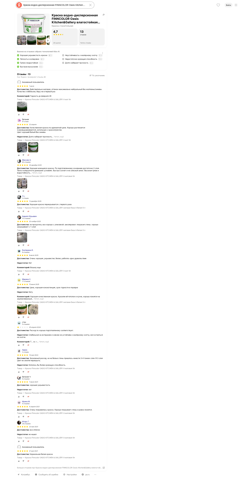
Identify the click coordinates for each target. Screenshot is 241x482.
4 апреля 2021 (34, 407)
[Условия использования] (103, 53)
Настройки (72, 474)
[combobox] (54, 5)
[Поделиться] (104, 15)
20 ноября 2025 (35, 221)
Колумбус (25, 474)
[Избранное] (218, 5)
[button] (21, 40)
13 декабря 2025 (35, 201)
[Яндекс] (19, 5)
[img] (22, 86)
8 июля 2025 (33, 255)
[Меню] (235, 5)
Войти (228, 5)
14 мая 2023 (33, 355)
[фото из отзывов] (22, 107)
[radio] (19, 114)
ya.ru (87, 474)
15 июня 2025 (34, 284)
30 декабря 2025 (35, 165)
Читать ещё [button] (59, 137)
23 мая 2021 (33, 427)
